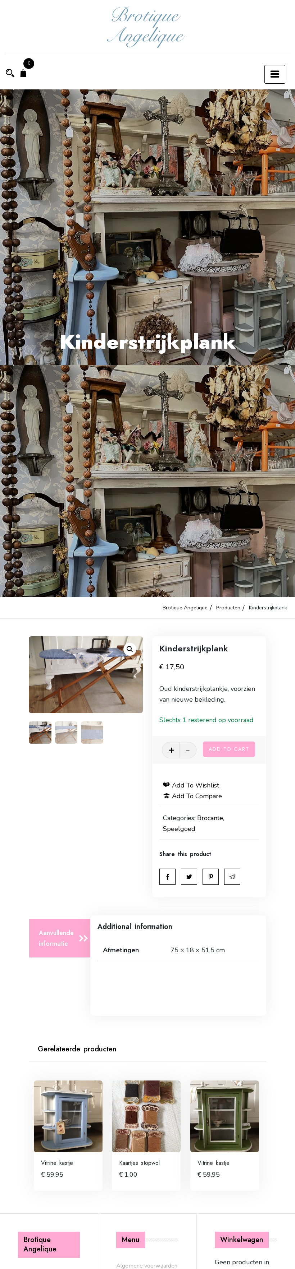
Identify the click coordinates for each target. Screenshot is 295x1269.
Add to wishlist (195, 785)
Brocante (210, 818)
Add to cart (229, 749)
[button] (129, 649)
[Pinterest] (211, 877)
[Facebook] (167, 877)
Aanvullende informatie (56, 938)
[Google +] (232, 877)
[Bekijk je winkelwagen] (23, 74)
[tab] (61, 938)
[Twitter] (189, 877)
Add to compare (197, 796)
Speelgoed (179, 828)
